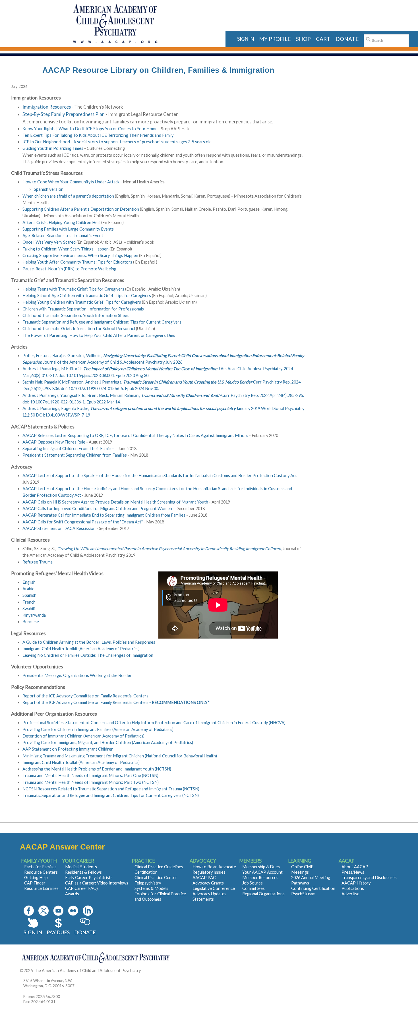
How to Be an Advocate (214, 866)
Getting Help (36, 877)
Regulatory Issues (209, 872)
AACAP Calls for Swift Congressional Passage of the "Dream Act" (82, 521)
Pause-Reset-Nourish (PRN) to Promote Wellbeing (69, 268)
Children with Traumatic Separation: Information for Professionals (83, 308)
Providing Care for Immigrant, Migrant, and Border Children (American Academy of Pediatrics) (107, 742)
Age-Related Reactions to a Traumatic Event (62, 235)
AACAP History (356, 883)
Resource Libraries (41, 888)
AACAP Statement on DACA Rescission (59, 528)
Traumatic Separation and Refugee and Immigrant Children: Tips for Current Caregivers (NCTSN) (110, 795)
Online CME (302, 866)
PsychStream (303, 893)
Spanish (29, 595)
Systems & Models (151, 888)
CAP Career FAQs (82, 888)
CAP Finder (34, 883)
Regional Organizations (263, 893)
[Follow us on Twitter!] (43, 911)
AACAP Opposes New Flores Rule (53, 442)
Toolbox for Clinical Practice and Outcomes (160, 896)
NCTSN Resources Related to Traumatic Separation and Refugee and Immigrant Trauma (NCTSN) (110, 788)
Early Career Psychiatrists (89, 877)
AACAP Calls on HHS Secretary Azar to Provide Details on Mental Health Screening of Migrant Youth (115, 502)
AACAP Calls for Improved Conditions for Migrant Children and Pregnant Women (97, 508)
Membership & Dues (261, 866)
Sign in (245, 39)
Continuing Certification (313, 888)
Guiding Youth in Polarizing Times (52, 148)
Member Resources (260, 877)
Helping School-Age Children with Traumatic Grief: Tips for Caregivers (86, 295)
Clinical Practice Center (155, 877)
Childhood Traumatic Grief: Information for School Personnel (78, 328)
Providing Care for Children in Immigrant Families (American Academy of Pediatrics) (97, 729)
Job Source (252, 883)
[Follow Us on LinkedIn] (88, 911)
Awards (72, 893)
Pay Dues (58, 932)
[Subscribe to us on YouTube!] (58, 911)
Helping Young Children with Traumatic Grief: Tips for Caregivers (81, 302)
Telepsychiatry (147, 883)
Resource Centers (41, 872)
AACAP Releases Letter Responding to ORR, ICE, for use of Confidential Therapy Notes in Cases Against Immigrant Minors (135, 435)
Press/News (353, 872)
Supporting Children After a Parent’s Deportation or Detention (80, 209)
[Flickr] (73, 911)
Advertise (350, 893)
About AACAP (355, 866)
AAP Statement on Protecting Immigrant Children (67, 749)
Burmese (30, 621)
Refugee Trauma (37, 562)
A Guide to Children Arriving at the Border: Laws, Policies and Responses (88, 642)
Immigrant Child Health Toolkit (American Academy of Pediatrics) (81, 648)
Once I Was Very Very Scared (49, 242)
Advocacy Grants (208, 883)
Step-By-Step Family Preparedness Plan (63, 114)
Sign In (33, 932)
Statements (203, 899)
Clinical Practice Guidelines (158, 866)
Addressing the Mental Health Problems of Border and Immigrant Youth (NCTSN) (96, 769)
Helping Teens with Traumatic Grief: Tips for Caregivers (73, 289)
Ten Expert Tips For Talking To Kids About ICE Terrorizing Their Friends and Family (97, 135)
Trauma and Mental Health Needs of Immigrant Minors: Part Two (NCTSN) (90, 782)
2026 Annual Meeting (310, 877)
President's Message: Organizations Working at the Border (77, 675)
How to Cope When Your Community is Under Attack (70, 181)
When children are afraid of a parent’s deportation (68, 196)
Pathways (300, 883)
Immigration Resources (47, 106)
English (29, 582)
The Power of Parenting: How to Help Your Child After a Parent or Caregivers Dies (98, 335)
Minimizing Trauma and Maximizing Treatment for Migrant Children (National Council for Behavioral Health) (119, 755)
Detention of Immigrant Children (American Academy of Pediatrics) (83, 736)
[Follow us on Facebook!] (29, 911)
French (29, 602)
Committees (253, 888)
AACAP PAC (204, 877)
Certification (146, 872)
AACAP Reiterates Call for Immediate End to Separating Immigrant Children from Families (103, 515)
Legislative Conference (214, 888)
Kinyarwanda (34, 615)
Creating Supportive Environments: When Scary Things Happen (80, 255)
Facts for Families (40, 866)
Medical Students (81, 866)
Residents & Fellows (83, 872)
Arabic (28, 588)
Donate (85, 932)
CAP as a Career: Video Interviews (96, 883)
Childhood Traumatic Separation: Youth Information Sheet (75, 315)
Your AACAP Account (262, 872)
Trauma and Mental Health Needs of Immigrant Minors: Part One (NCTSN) (90, 775)
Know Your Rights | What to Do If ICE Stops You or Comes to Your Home (90, 128)
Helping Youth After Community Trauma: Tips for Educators (77, 262)
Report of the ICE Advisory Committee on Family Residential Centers (85, 695)
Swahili (28, 608)
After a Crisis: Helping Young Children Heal (61, 222)
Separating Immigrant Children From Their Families (68, 448)
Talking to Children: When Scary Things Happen (65, 248)
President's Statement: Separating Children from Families (74, 455)
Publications (353, 888)
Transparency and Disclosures (369, 877)
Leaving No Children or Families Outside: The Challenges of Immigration (87, 655)
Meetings (300, 872)
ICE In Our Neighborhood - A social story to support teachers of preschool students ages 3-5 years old (117, 141)
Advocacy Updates (209, 893)
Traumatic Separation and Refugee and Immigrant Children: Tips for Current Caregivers (101, 322)
